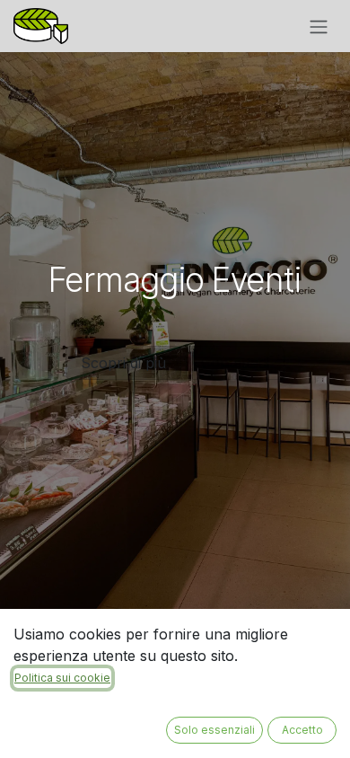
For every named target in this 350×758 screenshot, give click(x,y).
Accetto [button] (302, 729)
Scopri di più (123, 363)
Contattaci (235, 363)
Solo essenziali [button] (214, 729)
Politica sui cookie (62, 677)
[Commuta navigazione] (319, 26)
